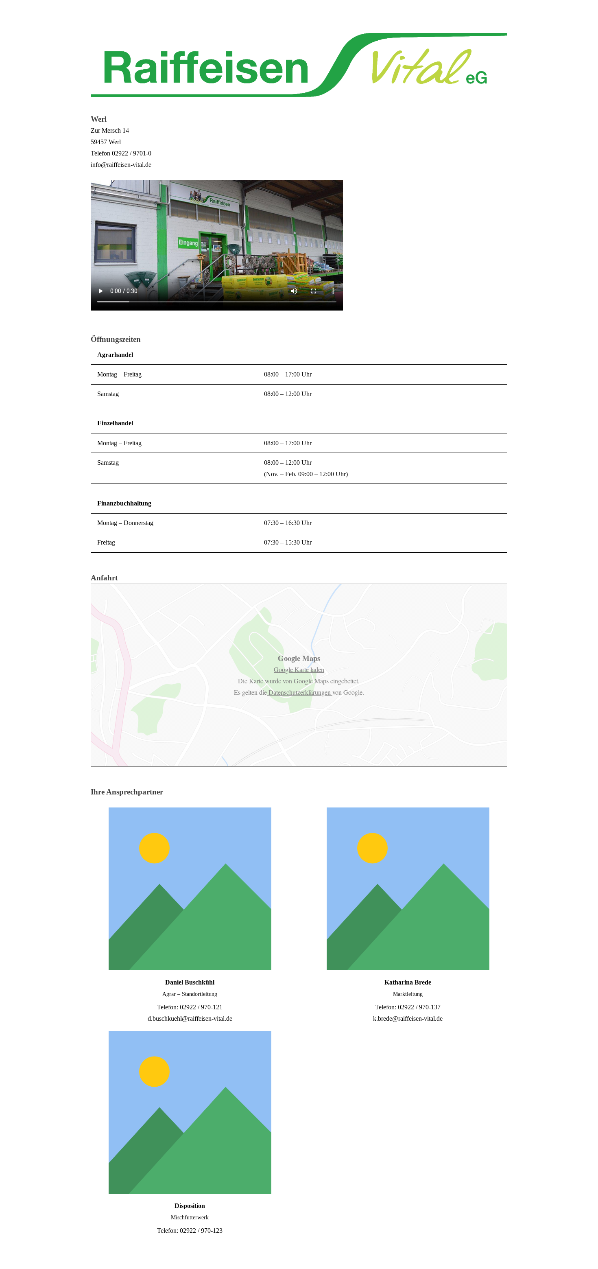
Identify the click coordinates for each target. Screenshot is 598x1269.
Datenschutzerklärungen (299, 692)
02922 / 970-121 (201, 1007)
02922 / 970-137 (419, 1007)
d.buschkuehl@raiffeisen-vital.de (190, 1018)
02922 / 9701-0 (131, 153)
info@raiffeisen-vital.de (121, 164)
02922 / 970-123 (201, 1230)
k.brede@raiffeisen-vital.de (408, 1018)
